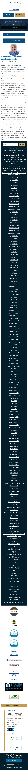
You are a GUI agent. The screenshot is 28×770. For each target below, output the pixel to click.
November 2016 (14, 326)
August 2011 (14, 449)
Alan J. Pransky (10, 764)
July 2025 (14, 214)
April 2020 (14, 273)
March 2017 (14, 318)
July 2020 (14, 270)
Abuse (14, 478)
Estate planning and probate (14, 512)
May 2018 (14, 305)
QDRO (14, 584)
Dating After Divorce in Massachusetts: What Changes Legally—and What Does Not (14, 168)
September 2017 (14, 315)
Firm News (14, 518)
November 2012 (14, 422)
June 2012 (14, 433)
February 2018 (14, 310)
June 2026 (14, 185)
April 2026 (14, 190)
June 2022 (14, 260)
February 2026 (14, 196)
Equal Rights (14, 510)
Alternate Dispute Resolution (14, 483)
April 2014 (14, 377)
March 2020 (14, 276)
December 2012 (14, 419)
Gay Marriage (14, 526)
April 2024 (14, 244)
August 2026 (14, 180)
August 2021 (14, 268)
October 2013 (14, 393)
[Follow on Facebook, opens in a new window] (8, 729)
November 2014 (14, 361)
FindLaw (21, 767)
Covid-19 (14, 499)
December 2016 (14, 323)
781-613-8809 (14, 10)
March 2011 (14, 454)
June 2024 (14, 241)
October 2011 (14, 443)
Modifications (14, 557)
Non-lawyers (14, 560)
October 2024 (14, 230)
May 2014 (14, 374)
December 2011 (14, 438)
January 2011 (14, 459)
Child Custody (14, 488)
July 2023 (14, 252)
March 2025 (14, 222)
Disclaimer (5, 765)
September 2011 (14, 446)
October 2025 (14, 206)
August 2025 (14, 212)
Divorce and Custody (14, 507)
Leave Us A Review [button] (14, 760)
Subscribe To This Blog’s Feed (14, 602)
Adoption (14, 480)
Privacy (14, 573)
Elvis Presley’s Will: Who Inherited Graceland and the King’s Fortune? (14, 161)
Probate (14, 576)
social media (20, 61)
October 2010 (14, 467)
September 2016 (14, 329)
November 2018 (14, 291)
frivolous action (14, 523)
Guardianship (14, 531)
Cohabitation (14, 494)
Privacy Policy (17, 765)
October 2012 (14, 425)
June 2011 (14, 451)
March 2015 (14, 350)
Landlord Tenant (14, 549)
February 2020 (14, 278)
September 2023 (14, 246)
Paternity (14, 565)
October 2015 (14, 339)
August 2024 (14, 236)
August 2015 (14, 345)
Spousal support (14, 597)
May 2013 (14, 406)
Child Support (14, 491)
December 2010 (14, 462)
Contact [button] (20, 14)
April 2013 (14, 409)
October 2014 (14, 363)
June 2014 (14, 371)
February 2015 (14, 353)
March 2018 (14, 307)
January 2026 (14, 198)
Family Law (14, 515)
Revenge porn (14, 589)
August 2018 (14, 297)
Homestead (14, 538)
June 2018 (14, 302)
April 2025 (14, 220)
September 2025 (14, 209)
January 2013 (14, 417)
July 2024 (14, 238)
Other (14, 562)
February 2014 (14, 382)
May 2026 (14, 188)
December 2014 (14, 358)
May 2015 (14, 347)
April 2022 (14, 262)
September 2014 (14, 366)
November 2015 (14, 337)
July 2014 (14, 369)
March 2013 (14, 411)
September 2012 (14, 427)
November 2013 (14, 390)
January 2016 (14, 334)
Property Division (14, 578)
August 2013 (14, 398)
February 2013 (14, 414)
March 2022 (14, 265)
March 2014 (14, 379)
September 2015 (14, 342)
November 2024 (14, 228)
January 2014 (14, 385)
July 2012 (14, 430)
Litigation (14, 552)
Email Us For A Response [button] (14, 705)
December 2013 (14, 387)
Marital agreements (14, 554)
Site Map (10, 765)
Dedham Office (11, 726)
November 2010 (14, 465)
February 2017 (14, 321)
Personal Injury (14, 568)
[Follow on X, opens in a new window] (10, 729)
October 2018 (14, 294)
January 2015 (14, 355)
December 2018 (14, 289)
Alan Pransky (5, 61)
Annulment (14, 486)
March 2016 (14, 331)
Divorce (14, 504)
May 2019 (14, 281)
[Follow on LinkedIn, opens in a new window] (13, 729)
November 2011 (14, 441)
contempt (14, 496)
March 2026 (14, 193)
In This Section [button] (15, 40)
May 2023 (14, 257)
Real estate (14, 586)
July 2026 (14, 182)
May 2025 (14, 217)
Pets (14, 570)
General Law (14, 528)
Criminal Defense (14, 502)
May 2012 (14, 435)
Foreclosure (14, 520)
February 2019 (14, 286)
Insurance (14, 541)
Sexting (14, 592)
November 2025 (14, 204)
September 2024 (14, 233)
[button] (8, 15)
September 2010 (14, 470)
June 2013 (14, 403)
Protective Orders (14, 581)
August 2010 (14, 473)
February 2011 (14, 457)
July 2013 (14, 401)
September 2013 (14, 395)
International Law (14, 544)
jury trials (14, 546)
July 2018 (14, 299)
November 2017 (14, 313)
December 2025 (14, 201)
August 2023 (14, 249)
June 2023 (14, 254)
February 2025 (14, 225)
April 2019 (14, 283)
